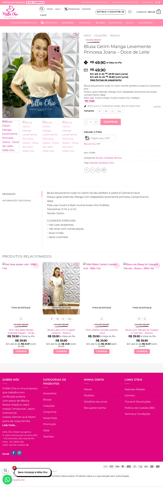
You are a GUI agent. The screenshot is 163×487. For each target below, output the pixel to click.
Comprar (111, 121)
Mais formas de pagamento (106, 80)
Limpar (157, 107)
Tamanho (89, 111)
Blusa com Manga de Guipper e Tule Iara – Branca (142, 331)
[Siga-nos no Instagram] (159, 2)
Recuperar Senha (95, 407)
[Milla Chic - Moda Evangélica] (18, 12)
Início (87, 35)
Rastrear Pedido (135, 389)
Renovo (115, 35)
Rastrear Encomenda (94, 2)
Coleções (67, 23)
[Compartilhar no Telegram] (104, 170)
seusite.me (19, 479)
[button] (41, 9)
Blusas (100, 23)
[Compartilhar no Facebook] (86, 170)
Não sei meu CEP (92, 144)
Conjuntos (115, 23)
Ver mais (90, 100)
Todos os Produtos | (24, 23)
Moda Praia (50, 418)
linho (111, 163)
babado (94, 163)
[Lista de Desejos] (129, 11)
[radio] (99, 111)
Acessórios (145, 23)
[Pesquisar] (5, 470)
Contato (147, 2)
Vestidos (84, 23)
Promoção (74, 9)
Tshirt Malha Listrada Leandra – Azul (101, 331)
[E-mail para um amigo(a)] (98, 170)
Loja (57, 9)
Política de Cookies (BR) (140, 407)
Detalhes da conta (95, 401)
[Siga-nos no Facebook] (156, 2)
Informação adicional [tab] (16, 200)
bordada (103, 163)
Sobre (43, 15)
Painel (88, 389)
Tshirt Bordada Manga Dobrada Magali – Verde (21, 331)
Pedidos (89, 395)
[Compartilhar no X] (92, 170)
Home (50, 9)
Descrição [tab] (8, 194)
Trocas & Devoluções (125, 2)
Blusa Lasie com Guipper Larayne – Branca (61, 331)
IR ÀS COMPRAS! (35, 2)
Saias (129, 23)
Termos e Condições (137, 413)
